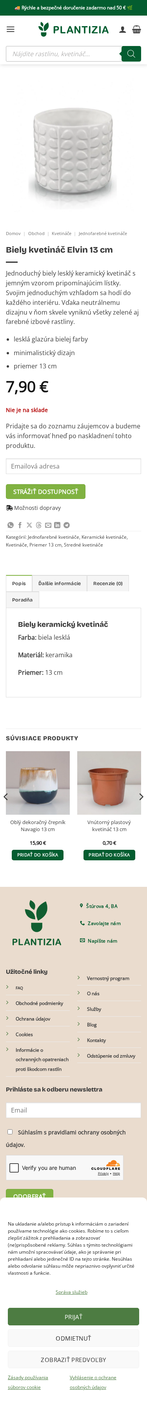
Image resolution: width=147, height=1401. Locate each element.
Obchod (36, 233)
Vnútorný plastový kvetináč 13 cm (109, 825)
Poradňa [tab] (22, 600)
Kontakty (96, 1040)
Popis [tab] (19, 583)
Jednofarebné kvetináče (103, 233)
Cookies (24, 1034)
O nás (93, 993)
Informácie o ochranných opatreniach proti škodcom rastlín (42, 1059)
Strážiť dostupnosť (45, 491)
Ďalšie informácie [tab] (59, 583)
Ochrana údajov (33, 1019)
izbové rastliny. (53, 321)
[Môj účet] (123, 29)
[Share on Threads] (39, 525)
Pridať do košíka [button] (37, 855)
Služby (94, 1009)
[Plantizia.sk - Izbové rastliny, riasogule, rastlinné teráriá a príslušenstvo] (73, 29)
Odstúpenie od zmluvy (111, 1056)
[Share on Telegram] (67, 525)
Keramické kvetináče (104, 537)
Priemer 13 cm (45, 544)
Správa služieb (71, 1292)
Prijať (74, 1317)
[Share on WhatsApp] (10, 525)
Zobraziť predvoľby (73, 1360)
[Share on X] (29, 525)
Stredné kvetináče (83, 544)
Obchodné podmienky (39, 1003)
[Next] (140, 812)
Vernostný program (108, 978)
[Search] (131, 54)
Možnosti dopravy (37, 507)
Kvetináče (61, 233)
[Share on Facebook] (20, 525)
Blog (92, 1025)
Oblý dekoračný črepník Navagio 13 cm (37, 825)
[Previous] (6, 812)
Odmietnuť (73, 1338)
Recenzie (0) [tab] (108, 583)
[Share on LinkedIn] (57, 525)
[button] (10, 29)
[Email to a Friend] (48, 525)
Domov (13, 233)
